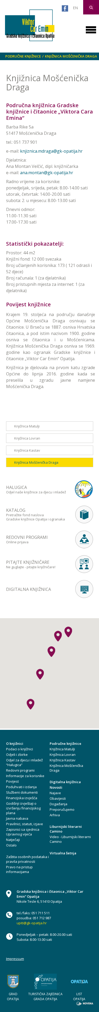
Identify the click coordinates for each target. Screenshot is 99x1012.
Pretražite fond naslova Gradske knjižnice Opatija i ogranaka (35, 514)
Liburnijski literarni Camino (66, 829)
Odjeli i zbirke (17, 754)
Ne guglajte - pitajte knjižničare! (30, 564)
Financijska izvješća (21, 798)
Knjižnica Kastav (27, 450)
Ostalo (11, 845)
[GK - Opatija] (30, 24)
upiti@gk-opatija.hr (32, 923)
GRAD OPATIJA (13, 996)
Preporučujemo (62, 809)
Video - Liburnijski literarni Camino (70, 839)
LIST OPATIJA (79, 996)
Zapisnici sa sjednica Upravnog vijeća (22, 832)
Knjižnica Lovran (27, 438)
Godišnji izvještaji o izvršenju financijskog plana (23, 808)
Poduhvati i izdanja (21, 786)
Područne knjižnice (23, 56)
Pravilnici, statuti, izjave (24, 824)
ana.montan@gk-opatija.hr (46, 172)
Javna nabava (17, 818)
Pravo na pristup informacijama (19, 869)
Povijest (12, 781)
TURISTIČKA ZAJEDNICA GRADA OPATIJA (45, 996)
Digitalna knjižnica (65, 781)
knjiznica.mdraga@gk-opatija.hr (51, 151)
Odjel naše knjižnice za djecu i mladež (36, 489)
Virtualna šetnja (63, 853)
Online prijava (27, 539)
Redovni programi (20, 770)
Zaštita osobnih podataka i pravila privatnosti (27, 859)
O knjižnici (14, 743)
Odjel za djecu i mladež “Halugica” (24, 762)
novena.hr (84, 1003)
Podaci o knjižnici (19, 749)
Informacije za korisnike (25, 775)
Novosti (56, 787)
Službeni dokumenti (22, 792)
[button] (51, 651)
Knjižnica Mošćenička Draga (71, 56)
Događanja (58, 804)
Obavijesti (58, 798)
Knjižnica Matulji (27, 426)
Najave (55, 793)
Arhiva (55, 815)
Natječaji (13, 839)
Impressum (15, 958)
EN (75, 7)
